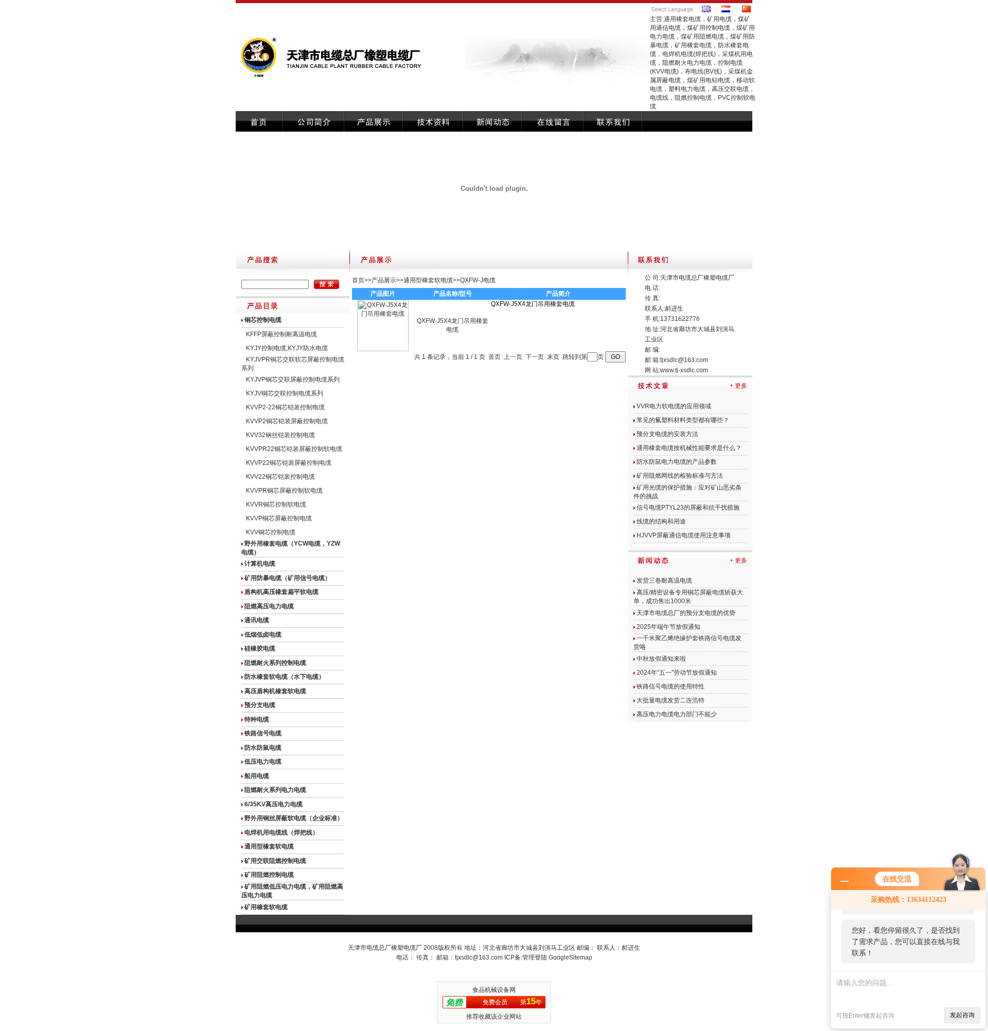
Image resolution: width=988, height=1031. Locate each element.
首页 (358, 280)
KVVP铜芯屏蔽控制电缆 (279, 518)
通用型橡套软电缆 (428, 280)
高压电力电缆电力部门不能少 (677, 714)
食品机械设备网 (494, 989)
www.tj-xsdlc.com (684, 370)
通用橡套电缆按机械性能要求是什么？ (689, 447)
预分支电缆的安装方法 (667, 434)
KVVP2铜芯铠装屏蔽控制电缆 (287, 421)
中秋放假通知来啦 (661, 658)
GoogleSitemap (570, 957)
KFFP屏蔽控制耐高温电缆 (281, 334)
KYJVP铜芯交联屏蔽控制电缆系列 (293, 379)
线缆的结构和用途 (661, 521)
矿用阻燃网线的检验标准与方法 (680, 475)
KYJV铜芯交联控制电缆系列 (284, 393)
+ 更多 (738, 385)
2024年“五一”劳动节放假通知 (677, 672)
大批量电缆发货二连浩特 (670, 700)
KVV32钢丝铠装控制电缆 (280, 435)
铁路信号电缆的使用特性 (670, 686)
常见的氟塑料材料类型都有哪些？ (683, 420)
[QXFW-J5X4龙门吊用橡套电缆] (383, 349)
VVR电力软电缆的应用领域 (674, 406)
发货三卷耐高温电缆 (664, 580)
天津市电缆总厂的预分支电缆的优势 (686, 613)
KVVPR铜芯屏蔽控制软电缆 (284, 490)
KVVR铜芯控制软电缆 (276, 504)
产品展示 (384, 280)
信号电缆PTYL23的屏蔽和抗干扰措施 (688, 507)
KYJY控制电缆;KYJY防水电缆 (287, 348)
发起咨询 (962, 1015)
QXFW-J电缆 (478, 280)
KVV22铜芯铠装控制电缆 (280, 476)
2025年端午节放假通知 (668, 626)
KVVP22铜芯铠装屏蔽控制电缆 (288, 462)
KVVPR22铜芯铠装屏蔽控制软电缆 (294, 449)
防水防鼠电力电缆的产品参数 (677, 461)
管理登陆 (534, 957)
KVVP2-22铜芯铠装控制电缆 (285, 407)
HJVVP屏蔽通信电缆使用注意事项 (684, 535)
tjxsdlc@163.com (684, 360)
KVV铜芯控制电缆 (270, 532)
